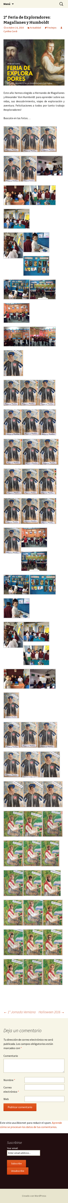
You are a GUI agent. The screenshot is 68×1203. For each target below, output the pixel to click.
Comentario (10, 1056)
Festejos (51, 27)
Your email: (12, 1148)
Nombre (9, 1080)
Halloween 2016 (52, 1012)
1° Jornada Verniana (19, 1012)
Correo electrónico (11, 1089)
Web (6, 1099)
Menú (6, 4)
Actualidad (35, 27)
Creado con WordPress (34, 1195)
